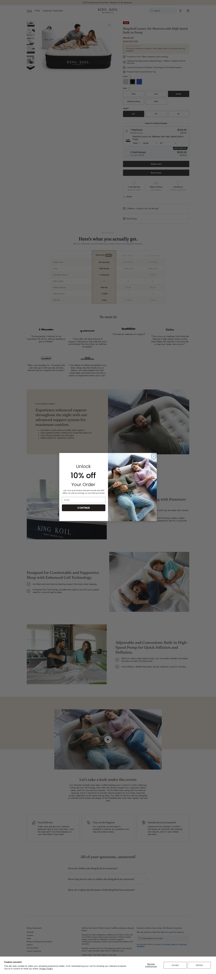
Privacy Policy (46, 968)
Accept (175, 965)
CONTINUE (83, 508)
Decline (199, 965)
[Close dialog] (153, 456)
